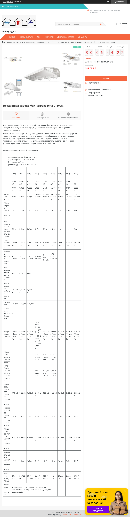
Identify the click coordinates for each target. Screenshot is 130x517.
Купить (106, 78)
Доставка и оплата (65, 37)
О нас (38, 37)
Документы (82, 37)
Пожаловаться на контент (72, 514)
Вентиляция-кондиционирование (35, 42)
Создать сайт (8, 2)
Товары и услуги (26, 37)
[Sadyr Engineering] (19, 21)
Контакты (49, 37)
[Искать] (100, 24)
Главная (11, 37)
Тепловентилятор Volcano (63, 42)
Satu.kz (76, 512)
